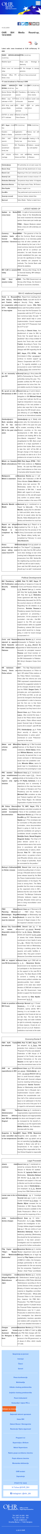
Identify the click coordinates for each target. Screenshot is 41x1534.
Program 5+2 (20, 1438)
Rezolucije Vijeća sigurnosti (20, 1429)
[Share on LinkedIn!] (26, 23)
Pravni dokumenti (20, 1398)
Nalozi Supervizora (20, 1447)
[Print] (34, 23)
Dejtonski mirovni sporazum (20, 1414)
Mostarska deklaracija (20, 1463)
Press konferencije (20, 1377)
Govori (20, 1368)
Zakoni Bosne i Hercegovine (20, 1424)
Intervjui (20, 1359)
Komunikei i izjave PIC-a (21, 1403)
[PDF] (30, 23)
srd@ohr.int (23, 1520)
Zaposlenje (20, 1476)
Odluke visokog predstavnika (20, 1387)
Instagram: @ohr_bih (21, 1493)
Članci (20, 1364)
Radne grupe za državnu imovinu (20, 1453)
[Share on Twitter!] (22, 23)
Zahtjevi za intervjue (9, 1409)
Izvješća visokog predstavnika (20, 1392)
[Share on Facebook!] (19, 23)
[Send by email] (37, 23)
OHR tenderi (20, 1471)
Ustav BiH (20, 1419)
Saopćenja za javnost (21, 1354)
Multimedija (20, 1382)
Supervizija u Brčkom (20, 1442)
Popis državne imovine (20, 1458)
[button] (38, 3)
